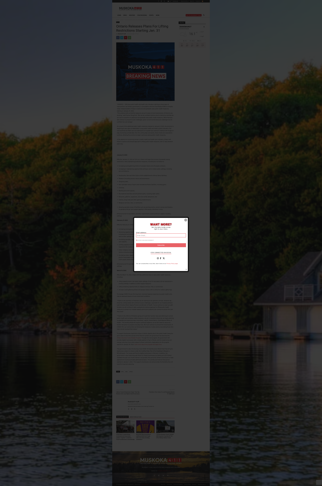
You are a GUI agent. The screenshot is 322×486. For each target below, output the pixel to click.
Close (185, 220)
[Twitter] (163, 259)
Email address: (141, 232)
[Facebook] (160, 259)
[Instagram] (158, 259)
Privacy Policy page (172, 263)
